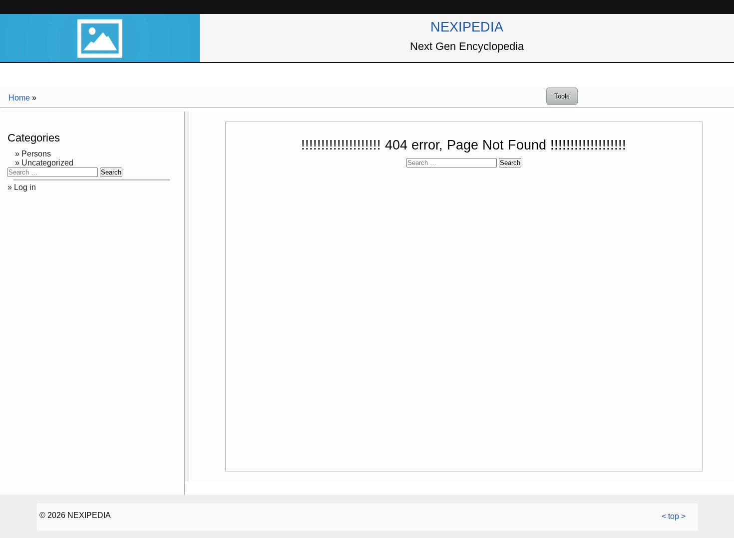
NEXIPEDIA (466, 26)
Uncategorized (47, 162)
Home (19, 98)
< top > (674, 516)
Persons (36, 154)
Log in (25, 187)
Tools (562, 96)
